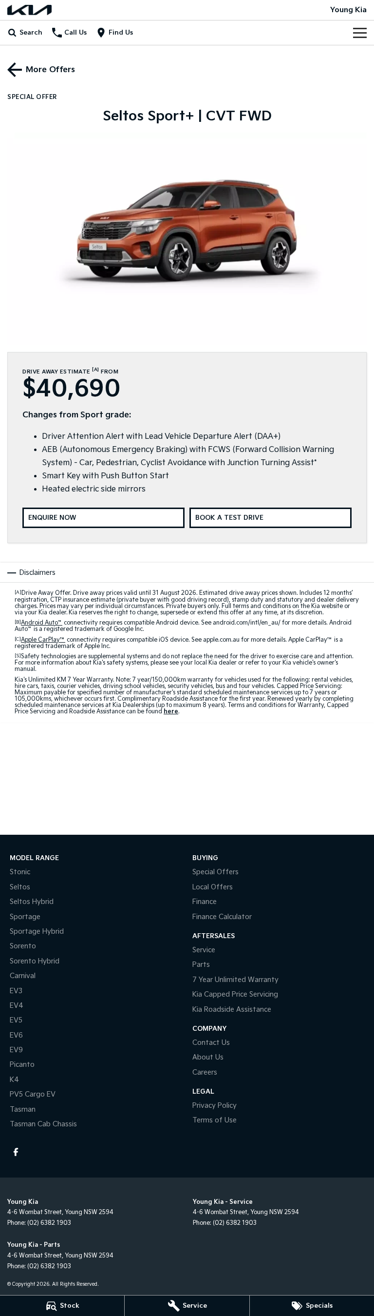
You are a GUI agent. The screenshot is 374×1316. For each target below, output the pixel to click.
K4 (14, 1080)
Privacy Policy (214, 1105)
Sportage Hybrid (37, 931)
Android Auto (41, 623)
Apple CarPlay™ (43, 640)
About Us (208, 1057)
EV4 (16, 1006)
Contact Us (211, 1043)
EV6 (16, 1035)
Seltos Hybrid (32, 902)
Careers (204, 1072)
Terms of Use (214, 1120)
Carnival (23, 976)
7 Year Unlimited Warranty (235, 980)
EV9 (16, 1050)
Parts (201, 965)
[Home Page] (29, 10)
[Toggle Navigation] (360, 32)
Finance (204, 902)
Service (203, 950)
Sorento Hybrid (34, 961)
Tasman (23, 1109)
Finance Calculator (222, 917)
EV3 (16, 991)
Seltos (20, 887)
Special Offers (215, 872)
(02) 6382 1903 (49, 1223)
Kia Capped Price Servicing (235, 994)
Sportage (25, 917)
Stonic (20, 872)
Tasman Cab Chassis (43, 1124)
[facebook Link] (16, 1152)
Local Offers (212, 887)
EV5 (16, 1020)
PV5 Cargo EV (33, 1094)
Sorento (23, 946)
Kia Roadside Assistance (231, 1009)
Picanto (22, 1065)
